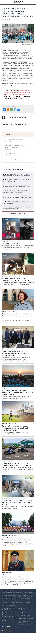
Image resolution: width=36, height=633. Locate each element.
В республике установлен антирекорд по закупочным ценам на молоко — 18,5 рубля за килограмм (18, 281)
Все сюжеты (18, 160)
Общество (5, 241)
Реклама (4, 614)
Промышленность (7, 276)
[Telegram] (15, 109)
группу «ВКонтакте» (11, 93)
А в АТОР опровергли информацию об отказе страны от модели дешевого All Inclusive (18, 394)
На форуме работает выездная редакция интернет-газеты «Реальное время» (17, 504)
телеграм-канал (24, 91)
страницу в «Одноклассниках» (15, 94)
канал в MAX (23, 93)
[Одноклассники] (8, 109)
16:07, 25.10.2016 (6, 19)
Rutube (13, 98)
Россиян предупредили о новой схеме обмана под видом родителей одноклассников (17, 196)
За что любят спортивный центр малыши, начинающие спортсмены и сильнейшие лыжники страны (18, 541)
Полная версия (6, 626)
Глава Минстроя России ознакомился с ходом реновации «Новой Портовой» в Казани (17, 185)
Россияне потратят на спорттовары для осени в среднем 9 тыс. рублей (17, 191)
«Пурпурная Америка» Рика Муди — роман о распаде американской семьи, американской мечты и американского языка (18, 246)
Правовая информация (8, 616)
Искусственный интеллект (12, 154)
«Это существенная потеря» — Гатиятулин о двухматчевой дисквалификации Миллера (17, 175)
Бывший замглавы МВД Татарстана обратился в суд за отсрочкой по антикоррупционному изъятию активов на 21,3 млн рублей (17, 579)
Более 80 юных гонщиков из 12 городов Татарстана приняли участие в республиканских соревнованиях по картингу (18, 467)
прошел (4, 85)
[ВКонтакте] (4, 109)
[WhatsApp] (11, 109)
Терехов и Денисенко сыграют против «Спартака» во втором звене (16, 207)
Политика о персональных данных (9, 619)
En (22, 612)
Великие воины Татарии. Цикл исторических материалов (14, 147)
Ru (19, 612)
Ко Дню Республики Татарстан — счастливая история (17, 318)
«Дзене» (20, 98)
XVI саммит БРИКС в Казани (13, 140)
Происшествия (6, 572)
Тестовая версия (7, 628)
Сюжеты (8, 134)
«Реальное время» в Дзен (17, 117)
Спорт (3, 461)
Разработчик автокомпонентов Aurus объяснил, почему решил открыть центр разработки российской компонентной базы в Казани (16, 356)
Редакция (4, 612)
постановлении (19, 58)
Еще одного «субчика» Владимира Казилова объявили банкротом (15, 430)
